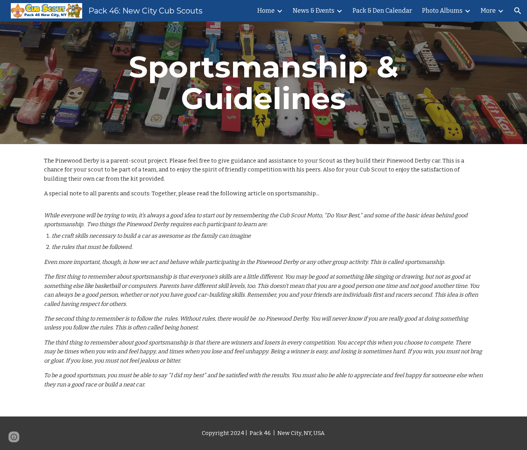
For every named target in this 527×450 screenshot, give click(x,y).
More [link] (488, 10)
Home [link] (266, 10)
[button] (517, 11)
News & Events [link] (313, 10)
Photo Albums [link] (442, 10)
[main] (263, 83)
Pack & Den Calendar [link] (382, 10)
